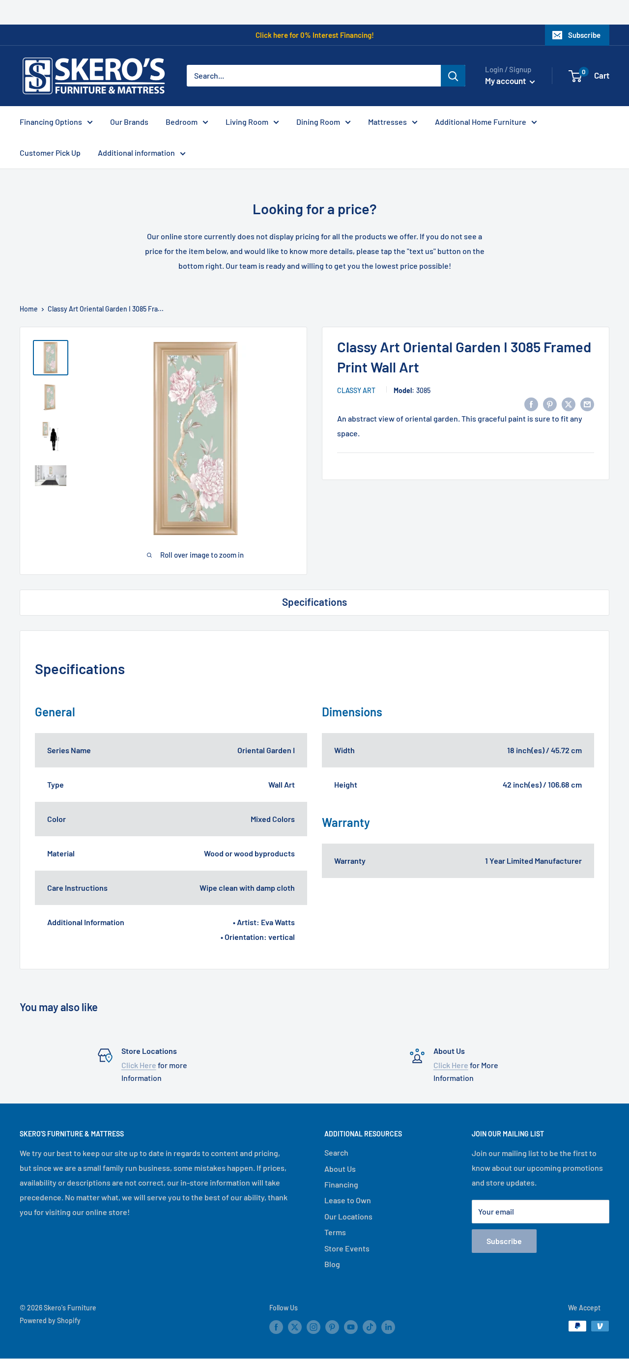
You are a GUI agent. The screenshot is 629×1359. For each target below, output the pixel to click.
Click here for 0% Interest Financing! (315, 34)
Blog (332, 1264)
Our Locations (348, 1216)
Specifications (314, 601)
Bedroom (182, 121)
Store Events (347, 1248)
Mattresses (387, 121)
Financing (341, 1184)
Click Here (138, 1065)
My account (506, 80)
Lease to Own (347, 1200)
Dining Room (318, 121)
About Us (340, 1168)
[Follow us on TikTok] (369, 1327)
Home (29, 309)
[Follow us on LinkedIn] (388, 1327)
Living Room (247, 121)
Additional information (136, 152)
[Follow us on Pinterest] (332, 1327)
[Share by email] (587, 403)
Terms (335, 1232)
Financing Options (51, 121)
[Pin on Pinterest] (550, 403)
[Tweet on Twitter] (568, 403)
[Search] (453, 75)
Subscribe (584, 34)
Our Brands (129, 121)
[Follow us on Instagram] (313, 1327)
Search (336, 1152)
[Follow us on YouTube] (351, 1327)
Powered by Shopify (50, 1320)
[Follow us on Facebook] (276, 1327)
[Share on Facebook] (531, 403)
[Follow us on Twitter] (295, 1327)
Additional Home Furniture (480, 121)
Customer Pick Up (50, 152)
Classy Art (356, 390)
